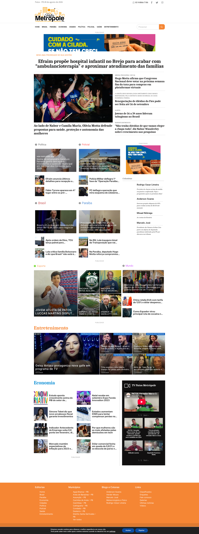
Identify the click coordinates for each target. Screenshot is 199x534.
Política (81, 27)
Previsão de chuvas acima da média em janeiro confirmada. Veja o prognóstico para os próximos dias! (149, 191)
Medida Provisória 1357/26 (125, 75)
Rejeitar (141, 530)
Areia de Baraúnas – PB (83, 494)
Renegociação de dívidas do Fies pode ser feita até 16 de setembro (138, 103)
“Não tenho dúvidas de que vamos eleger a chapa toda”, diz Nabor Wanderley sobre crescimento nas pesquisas (140, 129)
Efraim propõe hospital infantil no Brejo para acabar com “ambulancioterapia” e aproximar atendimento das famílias (99, 64)
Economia (63, 27)
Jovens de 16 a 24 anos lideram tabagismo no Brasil (133, 115)
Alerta (117, 110)
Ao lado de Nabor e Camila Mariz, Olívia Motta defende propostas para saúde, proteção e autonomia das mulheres (73, 129)
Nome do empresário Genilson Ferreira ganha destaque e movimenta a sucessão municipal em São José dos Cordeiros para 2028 (54, 164)
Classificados (145, 492)
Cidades (72, 27)
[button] (36, 105)
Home (37, 27)
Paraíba (53, 27)
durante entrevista (123, 122)
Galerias (143, 500)
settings (112, 531)
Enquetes (144, 494)
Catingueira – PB (80, 506)
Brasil (44, 27)
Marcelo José (112, 497)
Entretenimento (111, 27)
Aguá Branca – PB (80, 492)
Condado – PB (79, 508)
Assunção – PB (79, 497)
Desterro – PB (79, 511)
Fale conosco (145, 497)
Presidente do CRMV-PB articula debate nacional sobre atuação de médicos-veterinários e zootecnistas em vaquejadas (98, 226)
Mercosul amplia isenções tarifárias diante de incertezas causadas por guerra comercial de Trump (143, 287)
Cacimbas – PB (79, 503)
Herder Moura (112, 494)
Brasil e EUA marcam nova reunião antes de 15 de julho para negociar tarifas (55, 227)
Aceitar (128, 530)
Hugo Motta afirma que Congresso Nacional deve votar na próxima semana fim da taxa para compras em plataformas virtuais (140, 83)
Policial (91, 27)
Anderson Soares (113, 492)
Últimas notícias (147, 503)
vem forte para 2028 (45, 156)
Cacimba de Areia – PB (83, 500)
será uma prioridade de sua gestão (54, 55)
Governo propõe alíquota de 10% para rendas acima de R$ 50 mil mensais (148, 205)
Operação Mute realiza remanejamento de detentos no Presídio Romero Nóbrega (97, 166)
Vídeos (143, 506)
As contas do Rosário (144, 218)
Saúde (99, 27)
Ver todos (77, 519)
